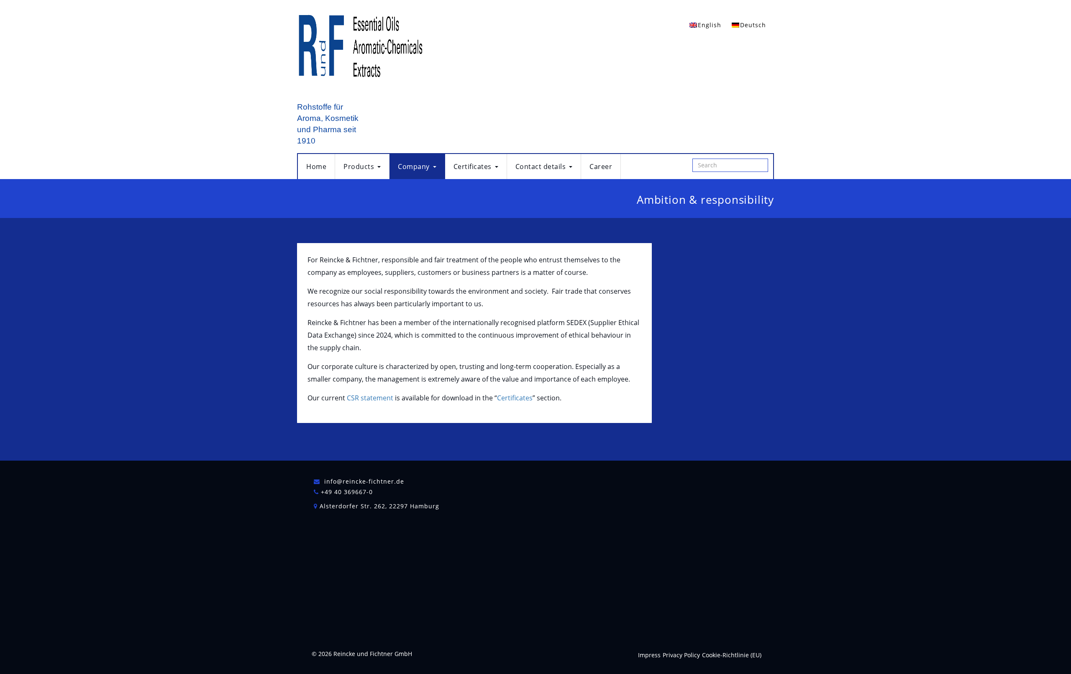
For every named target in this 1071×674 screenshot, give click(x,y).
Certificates (473, 166)
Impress (649, 655)
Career (600, 166)
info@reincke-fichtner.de (364, 481)
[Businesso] (360, 50)
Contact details (540, 166)
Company (414, 166)
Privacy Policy (681, 655)
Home (316, 166)
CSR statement (370, 397)
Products (358, 166)
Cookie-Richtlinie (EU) (731, 655)
